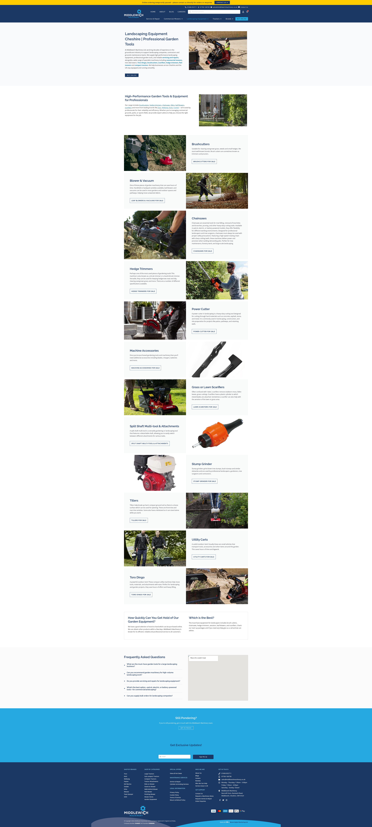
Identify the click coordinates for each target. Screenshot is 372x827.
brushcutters (152, 63)
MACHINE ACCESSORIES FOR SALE (145, 368)
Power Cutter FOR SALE (204, 331)
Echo (171, 108)
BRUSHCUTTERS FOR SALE (204, 161)
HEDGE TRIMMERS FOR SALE (143, 291)
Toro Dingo (142, 63)
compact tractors (141, 65)
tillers (173, 105)
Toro (159, 108)
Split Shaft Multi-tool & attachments (149, 443)
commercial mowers (174, 60)
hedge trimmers (172, 63)
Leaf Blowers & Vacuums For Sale (147, 200)
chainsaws (166, 105)
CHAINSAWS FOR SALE (202, 251)
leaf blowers (179, 105)
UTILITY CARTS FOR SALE (203, 557)
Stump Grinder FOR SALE (204, 481)
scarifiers (161, 63)
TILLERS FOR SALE (138, 520)
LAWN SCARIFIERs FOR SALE (205, 407)
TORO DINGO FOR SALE (141, 594)
